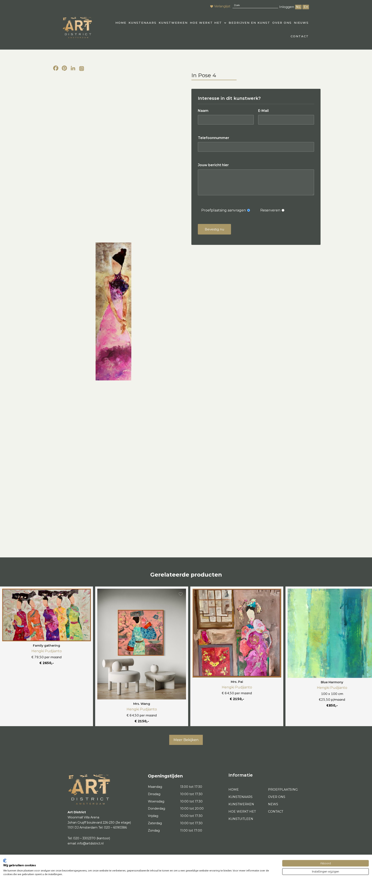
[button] (208, 23)
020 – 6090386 (115, 827)
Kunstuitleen (240, 819)
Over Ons (282, 22)
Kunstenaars (143, 22)
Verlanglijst (222, 6)
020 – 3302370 (84, 838)
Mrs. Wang (141, 704)
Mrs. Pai (237, 682)
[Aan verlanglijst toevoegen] (85, 594)
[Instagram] (81, 68)
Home (233, 789)
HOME (120, 22)
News (273, 804)
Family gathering (46, 645)
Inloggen (286, 7)
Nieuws (301, 22)
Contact (300, 36)
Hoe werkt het (206, 22)
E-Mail (263, 111)
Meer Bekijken (186, 740)
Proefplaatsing (283, 789)
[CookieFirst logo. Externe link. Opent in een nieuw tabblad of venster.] (4, 861)
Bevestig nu (214, 229)
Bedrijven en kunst (249, 22)
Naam (203, 111)
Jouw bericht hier (213, 165)
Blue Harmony (332, 682)
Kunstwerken (173, 22)
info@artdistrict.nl (90, 843)
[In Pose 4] (113, 311)
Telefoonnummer (213, 138)
